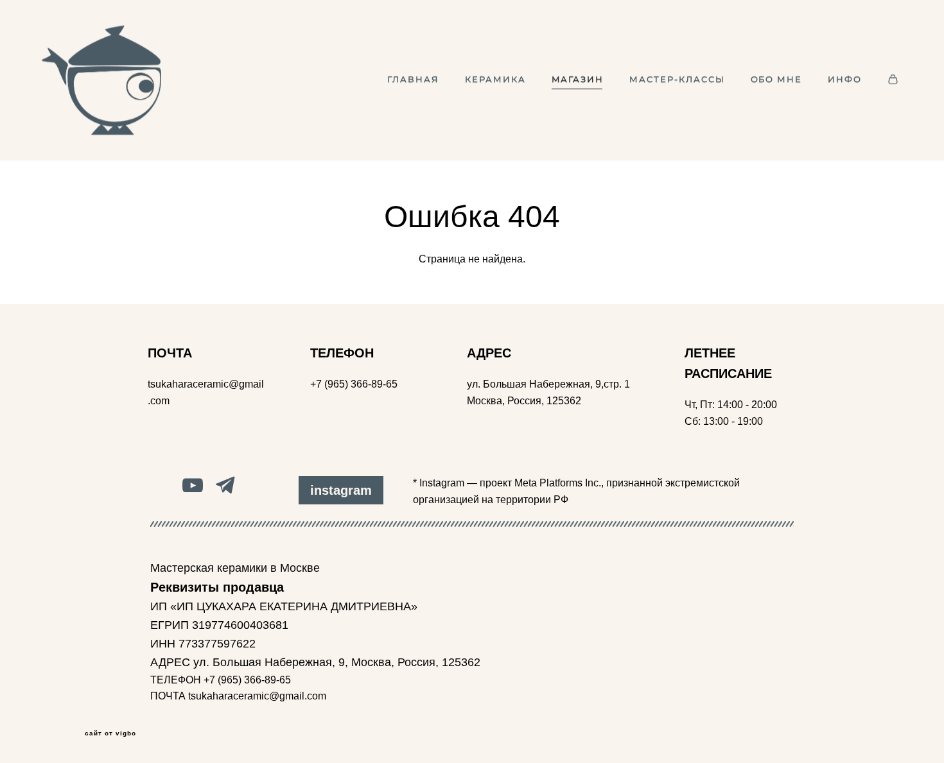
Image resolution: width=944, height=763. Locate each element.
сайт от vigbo (110, 733)
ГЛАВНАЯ (413, 80)
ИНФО (845, 80)
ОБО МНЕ (777, 80)
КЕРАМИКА (495, 80)
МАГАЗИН (578, 80)
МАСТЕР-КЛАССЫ (676, 80)
